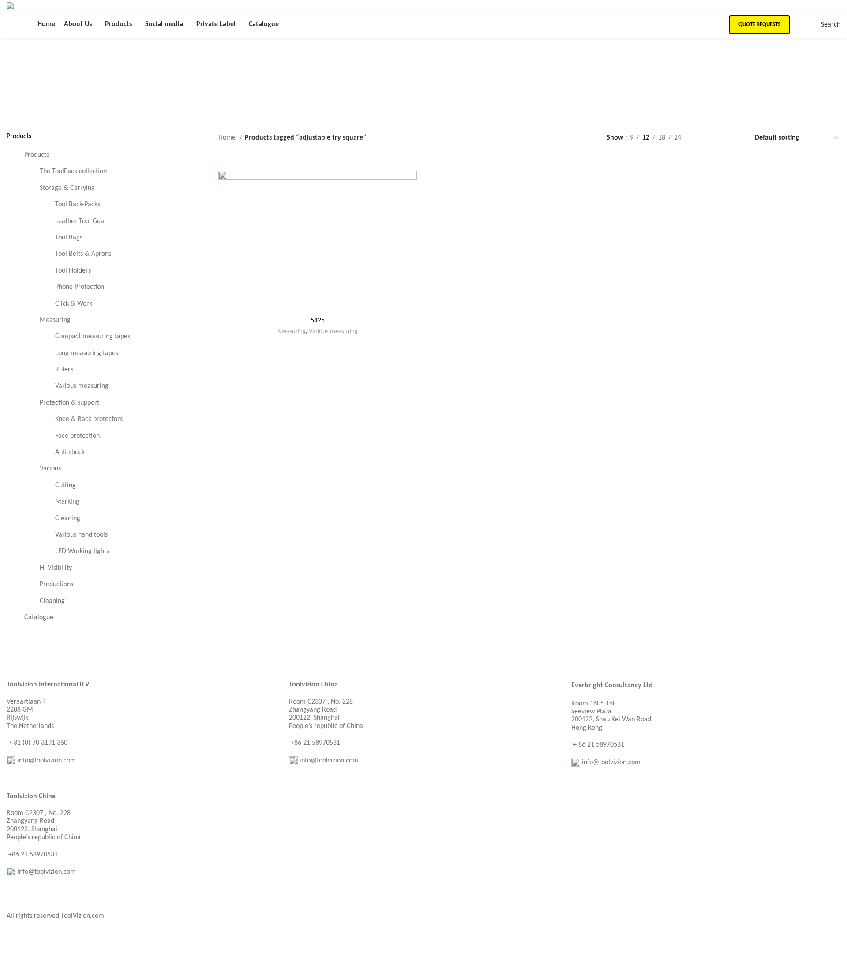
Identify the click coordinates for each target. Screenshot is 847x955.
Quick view (410, 185)
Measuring (55, 320)
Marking (67, 501)
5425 (318, 320)
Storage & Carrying (67, 188)
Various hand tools (81, 534)
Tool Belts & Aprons (83, 254)
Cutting (65, 485)
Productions (56, 584)
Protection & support (69, 402)
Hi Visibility (56, 568)
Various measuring (82, 386)
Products (36, 155)
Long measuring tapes (86, 353)
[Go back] (284, 65)
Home (227, 137)
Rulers (64, 369)
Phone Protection (79, 287)
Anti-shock (70, 452)
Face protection (77, 436)
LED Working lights (82, 551)
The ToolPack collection (73, 171)
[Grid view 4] (736, 138)
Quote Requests (759, 24)
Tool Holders (73, 270)
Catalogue (38, 617)
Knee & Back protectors (89, 419)
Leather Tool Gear (81, 221)
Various (50, 468)
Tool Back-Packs (77, 204)
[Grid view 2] (702, 138)
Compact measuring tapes (92, 336)
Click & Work (73, 303)
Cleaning (67, 518)
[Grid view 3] (719, 138)
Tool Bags (68, 237)
